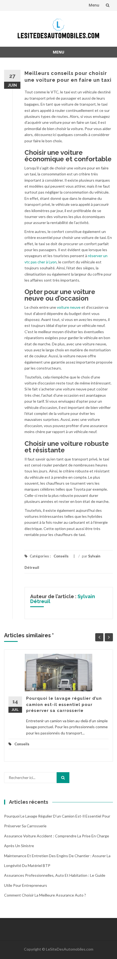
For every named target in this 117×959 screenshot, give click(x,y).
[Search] (63, 777)
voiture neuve (69, 307)
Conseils (61, 556)
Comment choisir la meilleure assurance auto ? (45, 895)
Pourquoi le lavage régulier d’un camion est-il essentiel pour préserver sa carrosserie (64, 704)
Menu (94, 5)
